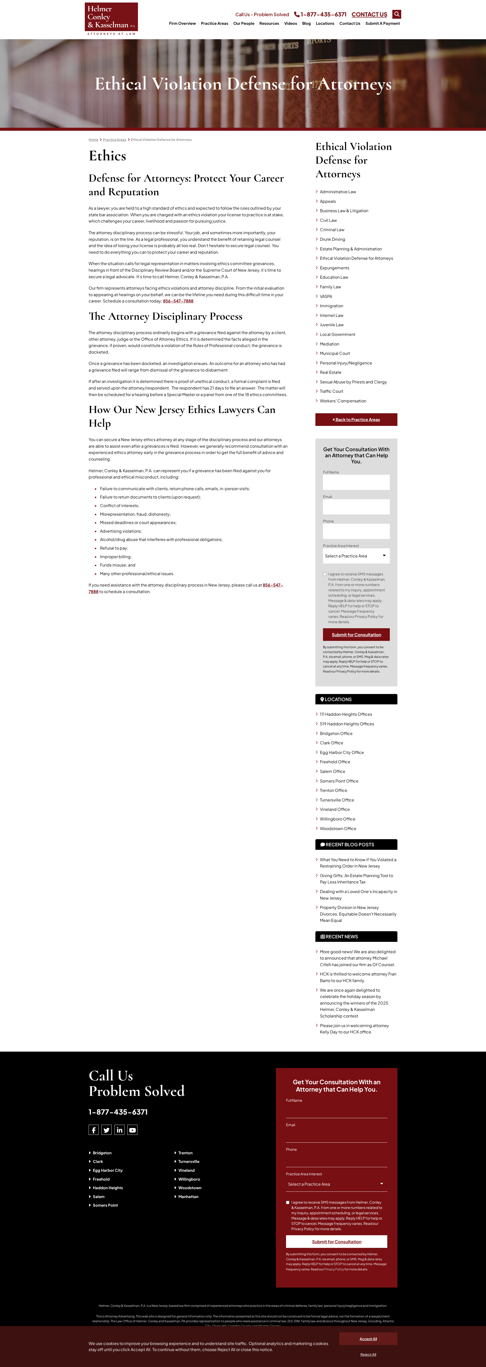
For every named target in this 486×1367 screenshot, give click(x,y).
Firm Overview (182, 23)
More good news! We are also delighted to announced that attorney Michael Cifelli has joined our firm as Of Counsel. (358, 958)
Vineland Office (335, 809)
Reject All (368, 1354)
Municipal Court (335, 353)
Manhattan (188, 1196)
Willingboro (189, 1179)
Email (327, 496)
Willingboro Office (337, 818)
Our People (243, 23)
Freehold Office (335, 761)
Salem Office (332, 771)
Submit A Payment (383, 23)
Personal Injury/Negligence (346, 362)
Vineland (186, 1170)
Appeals (328, 201)
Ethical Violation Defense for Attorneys (161, 140)
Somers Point (105, 1205)
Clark (98, 1161)
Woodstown (189, 1187)
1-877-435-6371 (323, 14)
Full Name (331, 472)
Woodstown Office (338, 828)
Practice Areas (214, 23)
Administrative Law (338, 191)
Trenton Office (333, 790)
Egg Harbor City (108, 1170)
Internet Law (331, 315)
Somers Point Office (339, 781)
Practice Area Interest (341, 545)
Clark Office (331, 742)
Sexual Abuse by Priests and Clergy (353, 381)
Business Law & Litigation (344, 210)
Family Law (330, 286)
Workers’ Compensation (343, 400)
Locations (325, 23)
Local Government (337, 334)
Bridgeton (102, 1152)
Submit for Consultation (356, 634)
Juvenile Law (332, 324)
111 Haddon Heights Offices (346, 714)
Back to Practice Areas (357, 419)
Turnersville (188, 1161)
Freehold (101, 1179)
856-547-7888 (178, 300)
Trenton (185, 1152)
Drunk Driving (332, 239)
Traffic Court (331, 391)
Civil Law (328, 220)
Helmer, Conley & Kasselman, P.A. (122, 1306)
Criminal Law (332, 229)
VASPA (326, 296)
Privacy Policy (346, 671)
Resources (269, 23)
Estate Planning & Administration (351, 248)
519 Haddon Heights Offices (347, 723)
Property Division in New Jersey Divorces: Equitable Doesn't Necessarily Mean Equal (358, 914)
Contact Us (349, 23)
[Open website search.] (396, 14)
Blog (306, 23)
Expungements (334, 267)
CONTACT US (369, 14)
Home (93, 140)
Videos (290, 23)
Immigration (331, 305)
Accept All (368, 1338)
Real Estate (330, 372)
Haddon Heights (108, 1187)
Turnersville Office (337, 799)
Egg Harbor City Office (342, 752)
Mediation (329, 343)
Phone (328, 521)
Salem (99, 1196)
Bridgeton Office (336, 733)
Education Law (334, 277)
